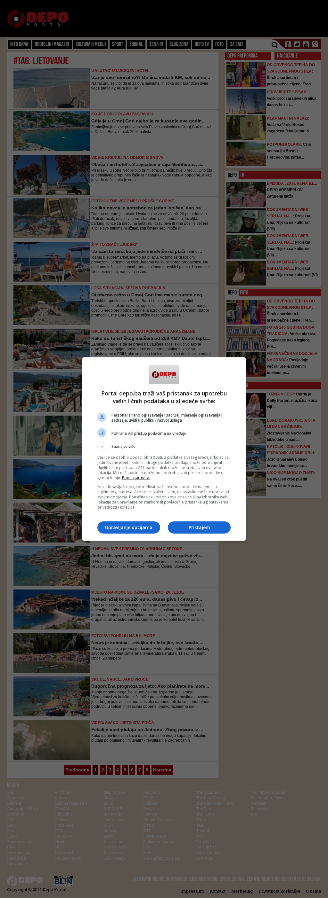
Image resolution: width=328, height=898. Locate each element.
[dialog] (164, 449)
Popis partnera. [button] (136, 477)
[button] (164, 446)
